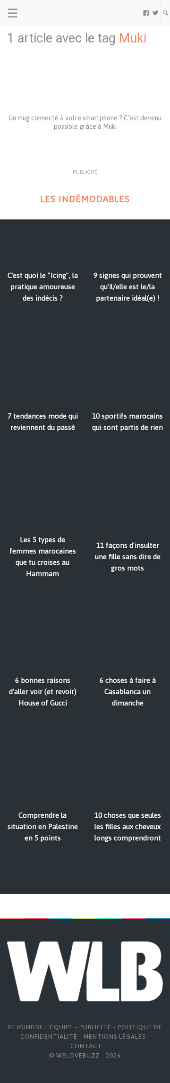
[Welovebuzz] (43, 13)
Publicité (95, 1027)
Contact (86, 1045)
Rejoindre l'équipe (40, 1027)
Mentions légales (114, 1036)
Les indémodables (85, 198)
